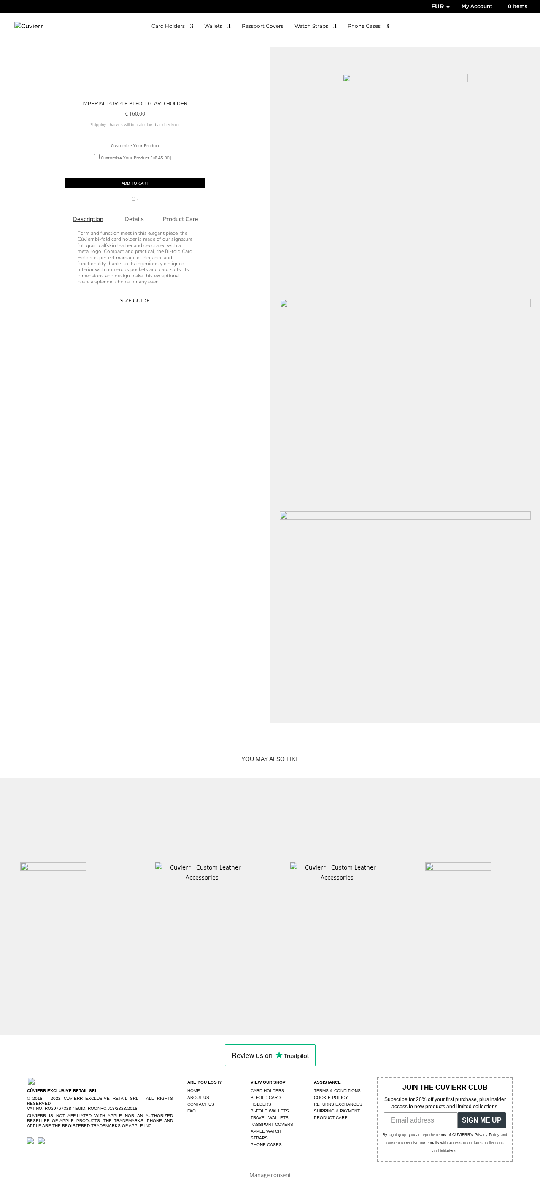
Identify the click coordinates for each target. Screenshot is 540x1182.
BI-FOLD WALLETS (270, 1111)
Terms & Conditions (337, 1090)
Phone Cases (364, 26)
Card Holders (168, 26)
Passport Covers (263, 26)
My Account (477, 6)
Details (134, 219)
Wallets (213, 26)
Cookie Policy (331, 1097)
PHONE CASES (266, 1144)
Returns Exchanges (338, 1104)
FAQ (191, 1111)
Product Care (180, 219)
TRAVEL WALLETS (270, 1117)
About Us (198, 1097)
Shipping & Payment (337, 1111)
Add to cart (135, 183)
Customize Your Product (135, 145)
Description (88, 219)
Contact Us (200, 1104)
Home (193, 1090)
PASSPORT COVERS (272, 1124)
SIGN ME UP (482, 1120)
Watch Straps (311, 26)
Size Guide (135, 300)
